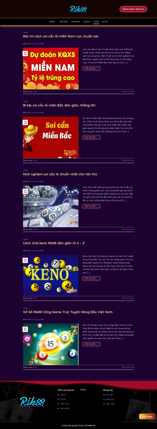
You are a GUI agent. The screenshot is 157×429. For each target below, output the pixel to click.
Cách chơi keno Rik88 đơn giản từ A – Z (54, 243)
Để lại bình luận (128, 91)
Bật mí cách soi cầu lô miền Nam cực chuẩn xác (61, 36)
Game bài (75, 22)
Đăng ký (110, 399)
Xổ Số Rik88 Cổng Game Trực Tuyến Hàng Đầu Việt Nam (68, 312)
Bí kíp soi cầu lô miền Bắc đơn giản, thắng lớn (59, 105)
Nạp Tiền (110, 403)
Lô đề (96, 22)
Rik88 (52, 22)
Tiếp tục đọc (91, 68)
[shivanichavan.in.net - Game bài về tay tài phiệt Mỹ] (78, 9)
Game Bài (64, 408)
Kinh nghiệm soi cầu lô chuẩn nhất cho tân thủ (60, 174)
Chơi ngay (147, 416)
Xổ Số (62, 399)
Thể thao (63, 22)
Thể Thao (64, 403)
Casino (86, 22)
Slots (105, 22)
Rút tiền (109, 394)
